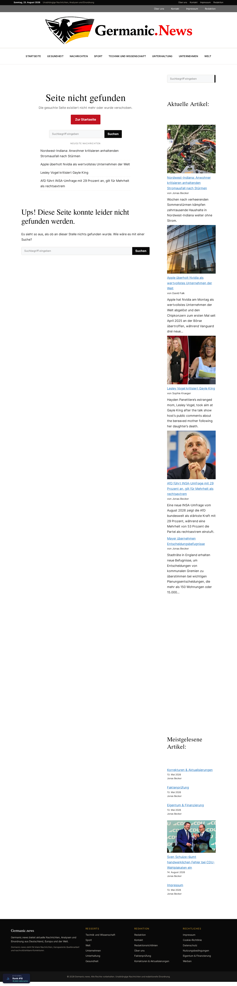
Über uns (182, 2)
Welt (207, 56)
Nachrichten (79, 56)
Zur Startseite (85, 119)
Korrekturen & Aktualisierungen (190, 770)
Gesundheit (55, 56)
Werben (187, 961)
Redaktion (218, 2)
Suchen (113, 134)
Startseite (33, 56)
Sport (98, 56)
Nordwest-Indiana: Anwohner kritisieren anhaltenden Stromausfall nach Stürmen (189, 183)
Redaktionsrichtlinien (146, 945)
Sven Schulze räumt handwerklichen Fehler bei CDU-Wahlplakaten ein (191, 862)
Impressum (205, 2)
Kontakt (193, 2)
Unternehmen (188, 56)
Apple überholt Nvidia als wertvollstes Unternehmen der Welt (85, 164)
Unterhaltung (162, 56)
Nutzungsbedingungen (196, 950)
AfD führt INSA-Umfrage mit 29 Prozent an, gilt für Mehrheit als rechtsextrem (190, 488)
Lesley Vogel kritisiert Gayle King (64, 172)
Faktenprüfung (178, 787)
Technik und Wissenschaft (127, 56)
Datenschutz (190, 945)
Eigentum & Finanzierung (185, 805)
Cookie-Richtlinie (192, 939)
